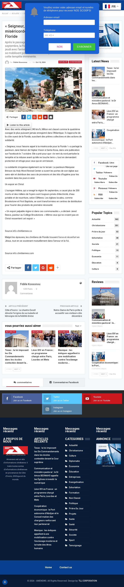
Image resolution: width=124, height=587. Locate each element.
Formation (74, 493)
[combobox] (49, 35)
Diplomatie (74, 461)
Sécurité (73, 529)
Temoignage (75, 545)
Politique (96, 250)
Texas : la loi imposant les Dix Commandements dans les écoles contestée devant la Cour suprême (46, 455)
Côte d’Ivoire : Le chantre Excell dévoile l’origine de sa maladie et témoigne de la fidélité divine (21, 313)
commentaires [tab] (24, 382)
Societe (95, 244)
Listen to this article (20, 125)
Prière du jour (98, 232)
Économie (96, 256)
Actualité (63, 62)
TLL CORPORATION (88, 581)
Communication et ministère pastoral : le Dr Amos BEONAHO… (104, 101)
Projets (72, 514)
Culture (95, 269)
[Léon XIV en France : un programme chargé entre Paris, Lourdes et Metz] (43, 338)
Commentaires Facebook (66, 382)
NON (59, 46)
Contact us (66, 567)
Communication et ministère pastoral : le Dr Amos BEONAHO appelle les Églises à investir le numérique (46, 475)
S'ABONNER (84, 46)
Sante (72, 519)
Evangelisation (76, 482)
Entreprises (74, 477)
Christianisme (75, 62)
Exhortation (97, 238)
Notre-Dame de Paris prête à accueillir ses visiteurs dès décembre (68, 313)
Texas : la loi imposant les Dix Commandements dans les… (105, 296)
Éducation (96, 263)
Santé (72, 524)
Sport (71, 540)
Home (48, 567)
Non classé (74, 498)
